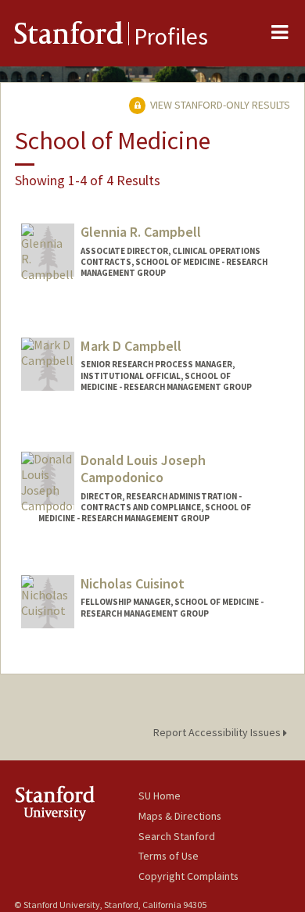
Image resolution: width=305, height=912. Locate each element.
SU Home (159, 796)
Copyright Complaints (188, 876)
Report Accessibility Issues (218, 732)
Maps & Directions (179, 816)
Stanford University (76, 803)
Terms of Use (168, 856)
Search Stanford (176, 836)
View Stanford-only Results (219, 105)
